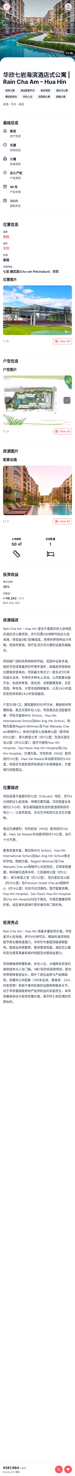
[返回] (6, 6)
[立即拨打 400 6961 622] (59, 1469)
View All (65, 341)
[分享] (68, 6)
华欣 (6, 248)
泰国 (6, 237)
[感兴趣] (68, 1469)
